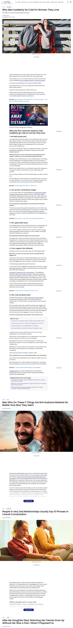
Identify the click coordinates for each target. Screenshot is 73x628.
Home (3, 7)
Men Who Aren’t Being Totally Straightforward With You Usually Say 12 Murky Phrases (28, 380)
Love (16, 2)
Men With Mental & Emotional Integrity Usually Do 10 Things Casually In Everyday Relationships (27, 388)
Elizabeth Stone (5, 15)
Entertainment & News (37, 2)
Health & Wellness (46, 2)
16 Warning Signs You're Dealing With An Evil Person (24, 325)
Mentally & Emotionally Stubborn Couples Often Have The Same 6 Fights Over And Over (28, 384)
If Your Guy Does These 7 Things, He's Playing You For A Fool (27, 323)
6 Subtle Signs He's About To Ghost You (25, 185)
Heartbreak (9, 7)
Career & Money (54, 2)
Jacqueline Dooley (6, 626)
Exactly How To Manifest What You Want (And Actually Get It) (27, 321)
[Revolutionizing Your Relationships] (7, 2)
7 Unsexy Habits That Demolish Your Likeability (27, 367)
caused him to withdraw (16, 150)
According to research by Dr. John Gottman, (22, 272)
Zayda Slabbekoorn (6, 408)
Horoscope (24, 2)
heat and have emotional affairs (34, 297)
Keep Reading (28, 501)
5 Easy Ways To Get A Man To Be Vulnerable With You (29, 218)
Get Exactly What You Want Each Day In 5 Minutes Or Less (26, 328)
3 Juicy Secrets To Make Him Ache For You (26, 290)
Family (30, 2)
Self (28, 2)
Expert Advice (61, 2)
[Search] (68, 2)
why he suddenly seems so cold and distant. (32, 80)
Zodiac (19, 2)
